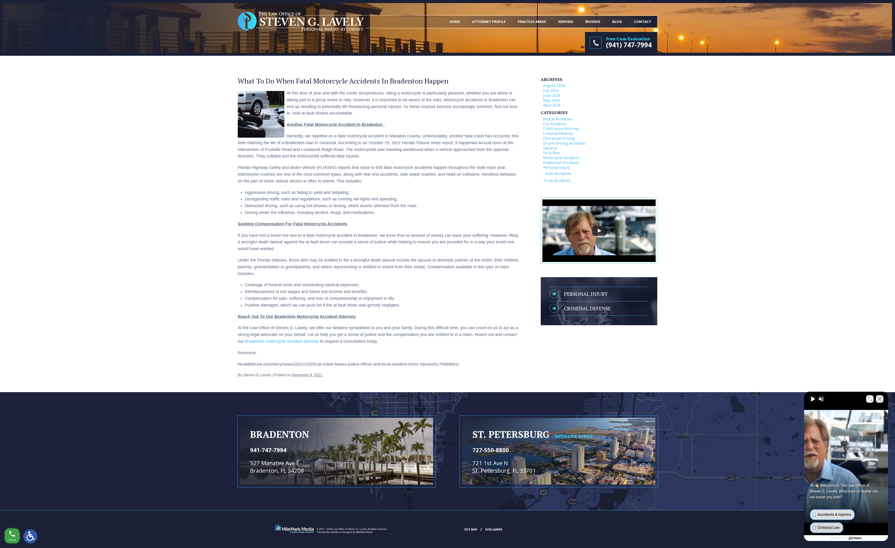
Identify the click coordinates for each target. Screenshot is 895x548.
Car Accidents (554, 123)
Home (455, 21)
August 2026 (554, 85)
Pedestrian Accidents (561, 162)
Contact (642, 21)
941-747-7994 (268, 450)
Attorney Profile (489, 21)
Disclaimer (493, 529)
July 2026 (551, 90)
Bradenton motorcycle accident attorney (282, 341)
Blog (617, 21)
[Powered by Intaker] (855, 538)
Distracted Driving (559, 138)
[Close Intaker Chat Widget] (879, 399)
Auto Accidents (558, 173)
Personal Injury (556, 167)
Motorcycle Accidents (561, 157)
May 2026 (551, 100)
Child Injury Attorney (561, 128)
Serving (565, 21)
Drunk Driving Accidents (564, 143)
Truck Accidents (557, 180)
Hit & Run (551, 152)
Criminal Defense (558, 133)
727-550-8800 (490, 450)
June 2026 (551, 95)
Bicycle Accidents (557, 119)
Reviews (592, 21)
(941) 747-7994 (629, 45)
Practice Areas (532, 21)
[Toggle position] (870, 399)
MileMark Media (364, 532)
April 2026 (552, 105)
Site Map (470, 529)
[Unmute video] (812, 399)
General (550, 148)
